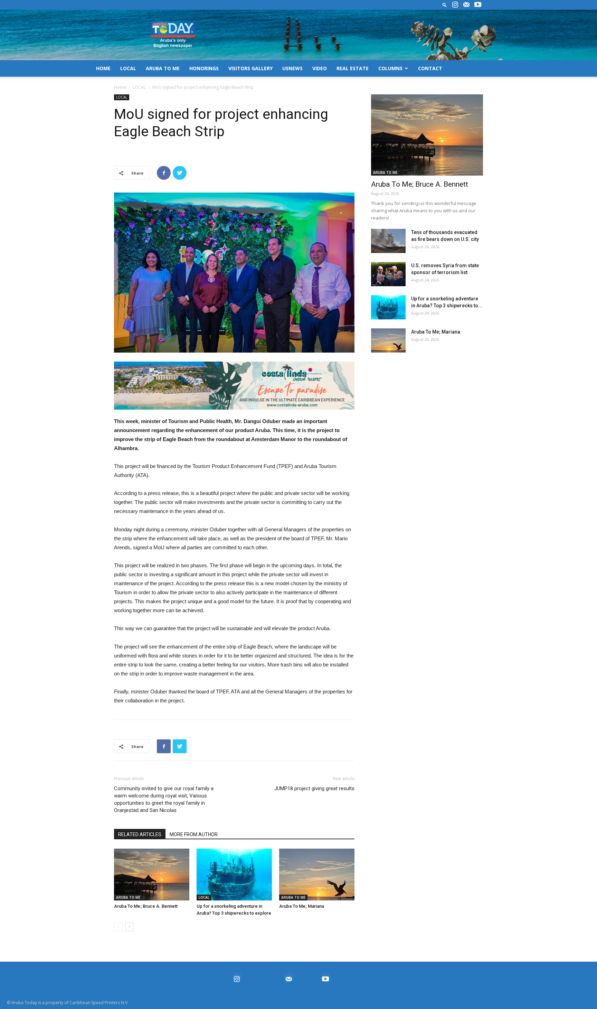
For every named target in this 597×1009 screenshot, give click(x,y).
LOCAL (128, 68)
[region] (234, 386)
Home (120, 87)
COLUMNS (390, 68)
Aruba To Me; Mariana (301, 906)
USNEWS (292, 68)
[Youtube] (478, 5)
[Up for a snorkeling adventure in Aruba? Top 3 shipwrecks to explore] (234, 874)
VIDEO (319, 68)
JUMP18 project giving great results (314, 788)
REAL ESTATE (353, 68)
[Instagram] (455, 5)
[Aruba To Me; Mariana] (316, 874)
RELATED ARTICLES (139, 834)
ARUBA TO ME (163, 68)
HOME (103, 68)
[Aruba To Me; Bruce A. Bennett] (151, 874)
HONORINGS (204, 68)
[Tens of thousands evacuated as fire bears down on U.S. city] (388, 241)
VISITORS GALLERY (250, 68)
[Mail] (466, 5)
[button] (444, 4)
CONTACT (430, 68)
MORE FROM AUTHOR (194, 834)
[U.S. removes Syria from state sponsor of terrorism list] (388, 274)
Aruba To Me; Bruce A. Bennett (146, 906)
